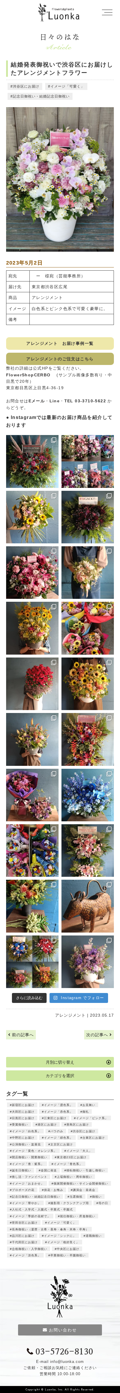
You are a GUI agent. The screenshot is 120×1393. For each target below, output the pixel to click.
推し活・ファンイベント (29, 1176)
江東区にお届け (55, 1118)
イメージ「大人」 (79, 1150)
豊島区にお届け (77, 1124)
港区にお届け (47, 1124)
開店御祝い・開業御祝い (29, 1157)
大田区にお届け (23, 1111)
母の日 (103, 1203)
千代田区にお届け (25, 1242)
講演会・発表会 (84, 1190)
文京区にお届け (61, 1144)
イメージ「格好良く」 (63, 1242)
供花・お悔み (53, 1190)
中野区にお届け (23, 1137)
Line (55, 401)
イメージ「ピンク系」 (92, 1118)
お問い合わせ (63, 1330)
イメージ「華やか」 (26, 1203)
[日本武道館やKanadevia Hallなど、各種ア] (32, 961)
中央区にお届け (68, 1249)
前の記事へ (22, 1034)
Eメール (37, 401)
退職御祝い (94, 1235)
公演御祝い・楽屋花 (26, 1144)
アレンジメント (70, 1015)
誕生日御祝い (21, 1170)
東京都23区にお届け (72, 1157)
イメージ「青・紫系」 (28, 1164)
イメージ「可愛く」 (67, 86)
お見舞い (88, 1105)
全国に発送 (49, 1170)
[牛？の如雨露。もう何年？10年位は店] (87, 906)
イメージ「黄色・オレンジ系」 (34, 1150)
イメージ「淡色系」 (26, 1255)
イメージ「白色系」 (26, 1131)
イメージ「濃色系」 (58, 1105)
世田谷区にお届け (25, 1222)
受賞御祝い (20, 1124)
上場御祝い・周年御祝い (74, 1176)
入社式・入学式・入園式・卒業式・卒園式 (42, 1209)
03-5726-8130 (64, 1352)
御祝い (97, 1196)
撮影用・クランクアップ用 (69, 1203)
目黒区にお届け (23, 1118)
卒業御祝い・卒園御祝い (68, 1255)
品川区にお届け (23, 1235)
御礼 (85, 1111)
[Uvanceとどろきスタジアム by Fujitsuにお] (87, 850)
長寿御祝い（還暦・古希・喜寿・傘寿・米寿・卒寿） (50, 1229)
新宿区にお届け (23, 1105)
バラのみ (56, 1131)
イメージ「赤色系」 (58, 1111)
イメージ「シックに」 (60, 1235)
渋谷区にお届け (26, 86)
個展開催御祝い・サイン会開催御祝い (81, 1183)
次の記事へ (98, 1034)
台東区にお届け (93, 1137)
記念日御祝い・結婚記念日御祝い (41, 96)
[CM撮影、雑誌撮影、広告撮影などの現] (32, 795)
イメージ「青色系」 (68, 1164)
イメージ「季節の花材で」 (31, 1216)
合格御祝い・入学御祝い (29, 1249)
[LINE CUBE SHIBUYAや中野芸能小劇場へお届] (32, 461)
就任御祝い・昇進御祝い (77, 1216)
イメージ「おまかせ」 (28, 1183)
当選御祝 (76, 1196)
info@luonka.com (67, 1361)
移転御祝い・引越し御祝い (85, 1170)
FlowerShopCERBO (30, 375)
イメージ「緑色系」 (58, 1137)
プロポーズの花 (23, 1190)
